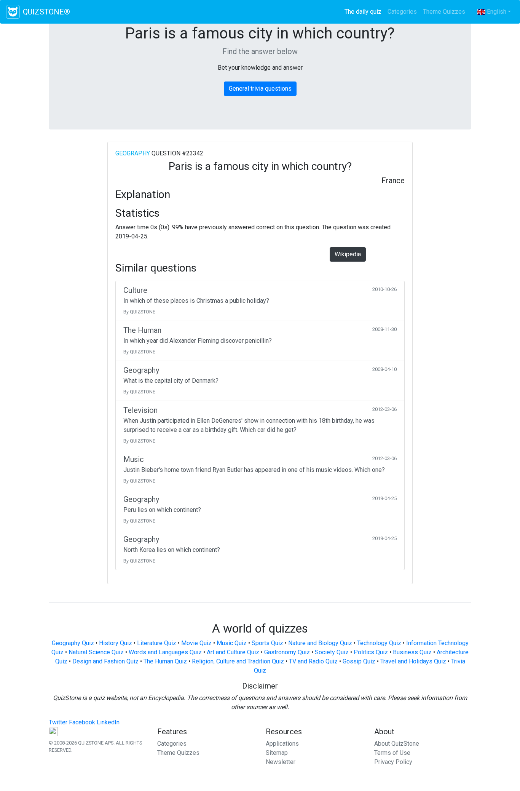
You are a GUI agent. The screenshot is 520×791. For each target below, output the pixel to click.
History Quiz (115, 643)
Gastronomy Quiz (287, 652)
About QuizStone (396, 743)
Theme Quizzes (444, 11)
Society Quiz (332, 652)
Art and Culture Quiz (233, 652)
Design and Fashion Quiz (105, 661)
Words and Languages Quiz (165, 652)
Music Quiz (232, 643)
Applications (282, 743)
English (495, 11)
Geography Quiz (73, 643)
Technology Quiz (379, 643)
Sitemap (277, 752)
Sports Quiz (267, 643)
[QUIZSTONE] (13, 12)
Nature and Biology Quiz (320, 643)
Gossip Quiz (359, 661)
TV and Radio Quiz (313, 661)
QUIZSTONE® (46, 11)
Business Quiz (412, 652)
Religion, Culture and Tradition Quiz (238, 661)
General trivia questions (260, 88)
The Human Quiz (165, 661)
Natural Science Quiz (96, 652)
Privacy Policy (393, 761)
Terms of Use (392, 752)
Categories (402, 11)
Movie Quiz (196, 643)
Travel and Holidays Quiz (413, 661)
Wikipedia (348, 254)
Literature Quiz (156, 643)
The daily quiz (364, 11)
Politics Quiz (371, 652)
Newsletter (280, 761)
